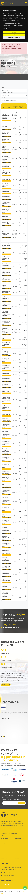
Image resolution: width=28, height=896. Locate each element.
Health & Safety (4, 849)
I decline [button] (14, 34)
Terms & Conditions (12, 833)
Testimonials (18, 855)
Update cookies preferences (8, 835)
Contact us (17, 858)
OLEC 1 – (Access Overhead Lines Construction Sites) (6, 134)
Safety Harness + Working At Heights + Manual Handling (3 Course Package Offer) (6, 398)
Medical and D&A (5, 855)
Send (21, 803)
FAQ (16, 852)
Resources (17, 846)
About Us (17, 843)
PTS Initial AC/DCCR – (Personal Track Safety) (6, 265)
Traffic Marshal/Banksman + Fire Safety (6, 172)
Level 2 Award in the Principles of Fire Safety (6, 211)
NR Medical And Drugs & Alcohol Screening (5, 185)
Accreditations (18, 849)
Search (3, 97)
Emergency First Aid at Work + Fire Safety (6, 204)
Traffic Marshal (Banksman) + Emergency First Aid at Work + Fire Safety (6, 157)
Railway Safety (4, 843)
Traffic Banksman (5, 852)
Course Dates (4, 858)
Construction (4, 846)
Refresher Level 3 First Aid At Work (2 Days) (6, 245)
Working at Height (5, 191)
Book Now (4, 684)
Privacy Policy (4, 833)
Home (2, 77)
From (2, 87)
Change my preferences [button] (14, 37)
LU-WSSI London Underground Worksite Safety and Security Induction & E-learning (6, 147)
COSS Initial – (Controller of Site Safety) (5, 538)
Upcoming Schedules (7, 92)
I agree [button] (14, 32)
